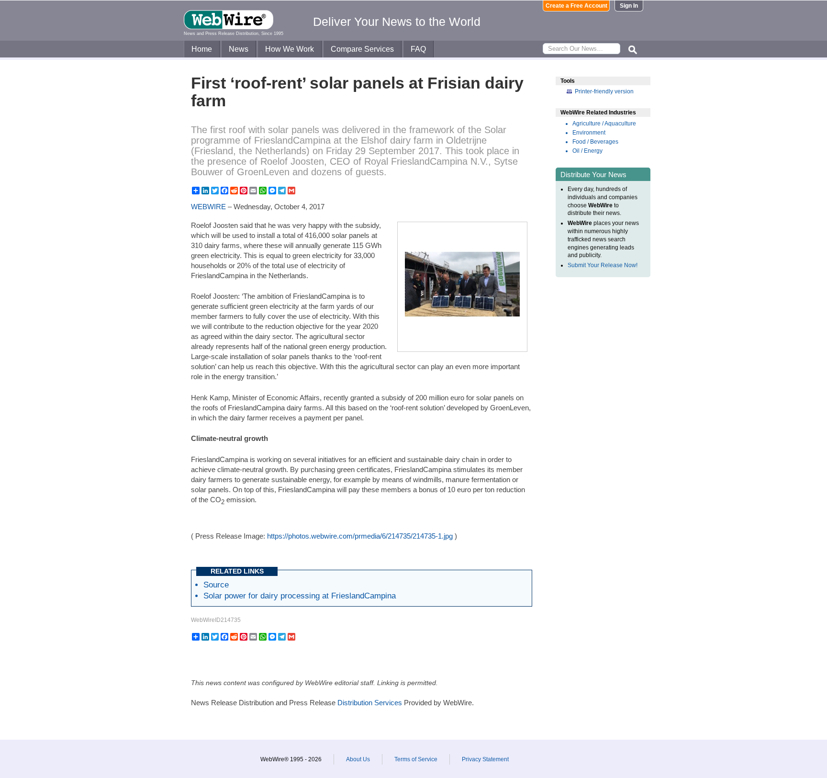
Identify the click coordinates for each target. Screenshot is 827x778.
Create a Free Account (576, 5)
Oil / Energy (587, 150)
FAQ (418, 49)
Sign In (629, 5)
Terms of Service (415, 759)
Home (201, 49)
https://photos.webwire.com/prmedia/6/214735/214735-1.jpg (360, 536)
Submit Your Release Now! (602, 265)
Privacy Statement (485, 759)
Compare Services (362, 49)
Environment (588, 132)
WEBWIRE (208, 207)
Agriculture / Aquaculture (604, 123)
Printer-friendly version (604, 91)
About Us (358, 759)
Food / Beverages (595, 141)
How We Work (289, 49)
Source (216, 584)
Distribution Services (369, 703)
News (238, 49)
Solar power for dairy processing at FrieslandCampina (299, 595)
